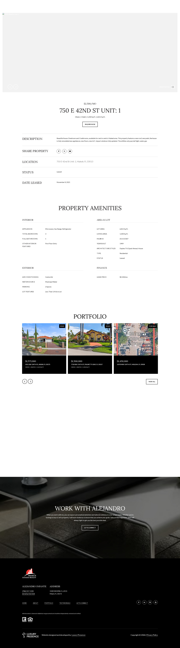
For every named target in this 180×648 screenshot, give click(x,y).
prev (10, 86)
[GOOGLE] (150, 602)
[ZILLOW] (156, 602)
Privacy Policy (152, 635)
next (15, 86)
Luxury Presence (78, 635)
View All (152, 381)
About (35, 603)
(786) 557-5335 (28, 591)
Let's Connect (82, 603)
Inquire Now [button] (90, 124)
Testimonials (64, 603)
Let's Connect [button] (90, 528)
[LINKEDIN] (144, 602)
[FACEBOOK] (139, 602)
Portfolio (48, 603)
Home (24, 603)
